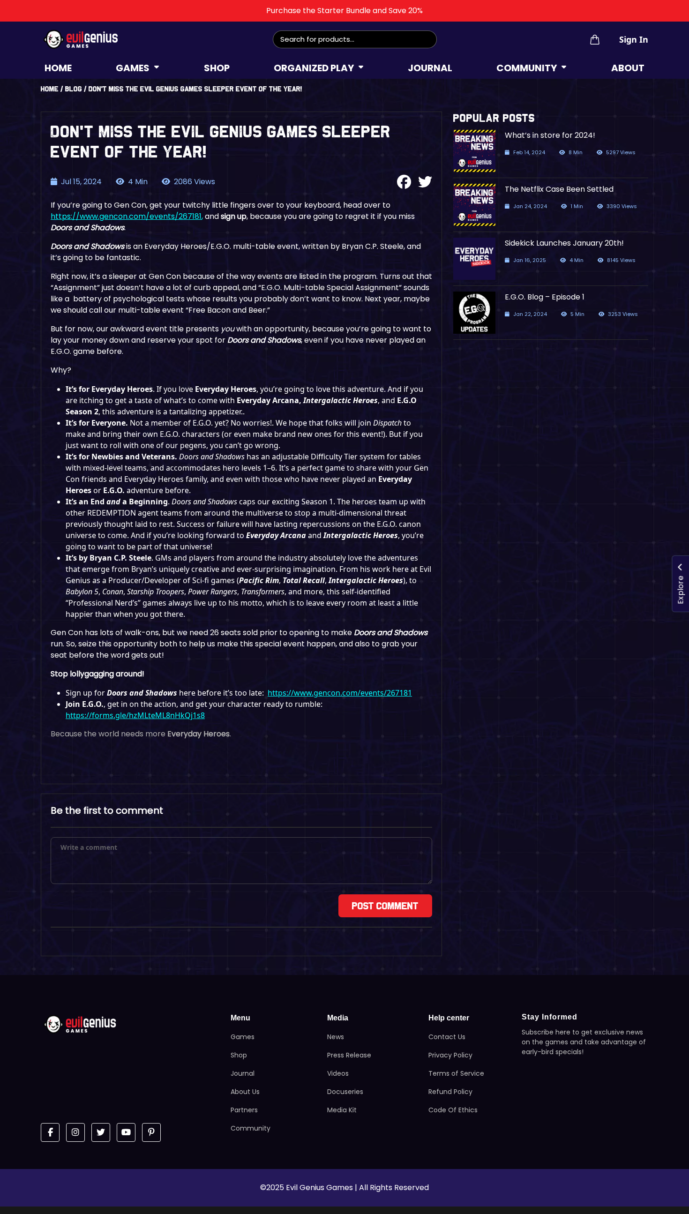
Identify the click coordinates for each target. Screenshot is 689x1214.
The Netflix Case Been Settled (559, 189)
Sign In (633, 39)
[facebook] (50, 1132)
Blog (73, 89)
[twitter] (100, 1132)
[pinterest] (151, 1132)
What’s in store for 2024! (550, 135)
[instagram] (75, 1132)
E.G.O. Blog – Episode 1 (544, 297)
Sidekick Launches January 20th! (564, 243)
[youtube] (126, 1132)
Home (50, 89)
